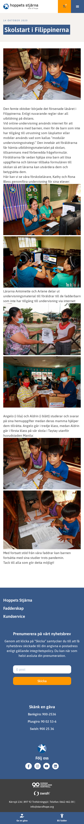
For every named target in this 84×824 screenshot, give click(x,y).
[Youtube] (46, 766)
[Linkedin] (55, 766)
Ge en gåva (22, 820)
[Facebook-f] (28, 766)
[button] (77, 6)
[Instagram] (37, 766)
